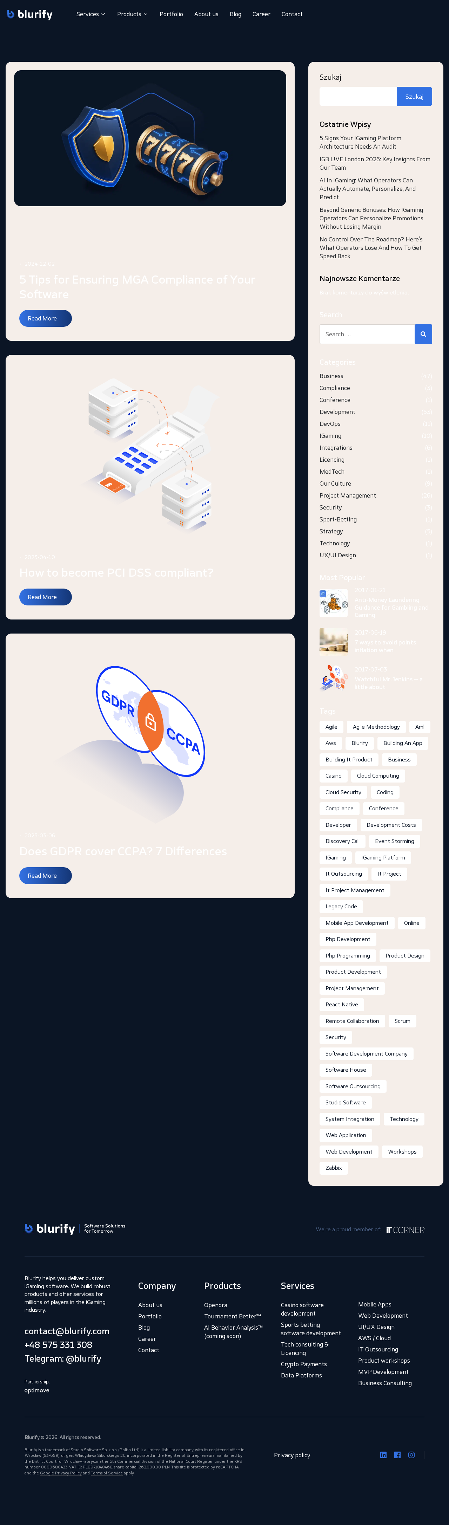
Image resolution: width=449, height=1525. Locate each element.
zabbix (334, 1167)
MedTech (332, 471)
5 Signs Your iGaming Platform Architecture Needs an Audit (360, 142)
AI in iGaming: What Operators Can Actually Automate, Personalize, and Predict (368, 189)
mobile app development (357, 923)
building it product (349, 759)
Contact (292, 14)
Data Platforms (301, 1375)
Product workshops (384, 1360)
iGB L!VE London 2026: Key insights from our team (375, 163)
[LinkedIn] (383, 1455)
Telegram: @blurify (63, 1358)
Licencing (332, 459)
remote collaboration (352, 1021)
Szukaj (330, 77)
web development (349, 1151)
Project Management (348, 495)
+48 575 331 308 (59, 1344)
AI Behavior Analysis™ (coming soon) (233, 1331)
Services (87, 14)
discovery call (343, 841)
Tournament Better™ (232, 1316)
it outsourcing (344, 873)
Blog (235, 14)
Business (331, 375)
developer (338, 825)
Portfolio (171, 14)
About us (206, 14)
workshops (402, 1151)
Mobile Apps (374, 1304)
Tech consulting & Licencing (305, 1348)
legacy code (341, 906)
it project (389, 873)
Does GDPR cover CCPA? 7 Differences (123, 851)
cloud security (343, 792)
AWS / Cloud (374, 1338)
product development (353, 971)
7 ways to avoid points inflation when (385, 646)
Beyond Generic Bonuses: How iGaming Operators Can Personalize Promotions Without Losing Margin (371, 218)
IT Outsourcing (378, 1349)
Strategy (331, 531)
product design (405, 955)
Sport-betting (338, 519)
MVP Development (383, 1371)
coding (385, 792)
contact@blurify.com (67, 1331)
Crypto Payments (304, 1364)
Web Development (383, 1315)
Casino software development (302, 1309)
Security (331, 507)
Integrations (336, 447)
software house (346, 1069)
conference (383, 808)
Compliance (335, 387)
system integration (350, 1119)
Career (261, 14)
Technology (335, 543)
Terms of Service (107, 1472)
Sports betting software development (311, 1329)
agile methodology (376, 726)
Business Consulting (385, 1383)
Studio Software (346, 1102)
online (412, 923)
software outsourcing (353, 1086)
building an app (402, 743)
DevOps (330, 423)
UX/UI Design (338, 555)
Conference (335, 399)
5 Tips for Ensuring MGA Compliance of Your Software (137, 286)
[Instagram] (411, 1455)
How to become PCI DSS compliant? (116, 572)
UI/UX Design (376, 1326)
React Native (342, 1004)
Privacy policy (292, 1454)
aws (331, 743)
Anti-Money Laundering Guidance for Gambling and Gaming (392, 607)
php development (348, 939)
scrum (402, 1021)
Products (129, 14)
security (336, 1037)
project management (352, 988)
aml (419, 726)
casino (334, 775)
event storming (394, 841)
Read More (42, 318)
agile (331, 726)
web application (346, 1135)
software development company (367, 1053)
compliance (340, 808)
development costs (391, 825)
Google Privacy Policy (61, 1472)
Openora (215, 1305)
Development (337, 411)
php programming (348, 955)
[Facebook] (397, 1455)
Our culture (335, 483)
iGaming (330, 435)
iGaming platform (383, 857)
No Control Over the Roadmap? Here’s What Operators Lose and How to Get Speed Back (371, 248)
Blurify (359, 743)
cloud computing (378, 775)
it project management (355, 890)
